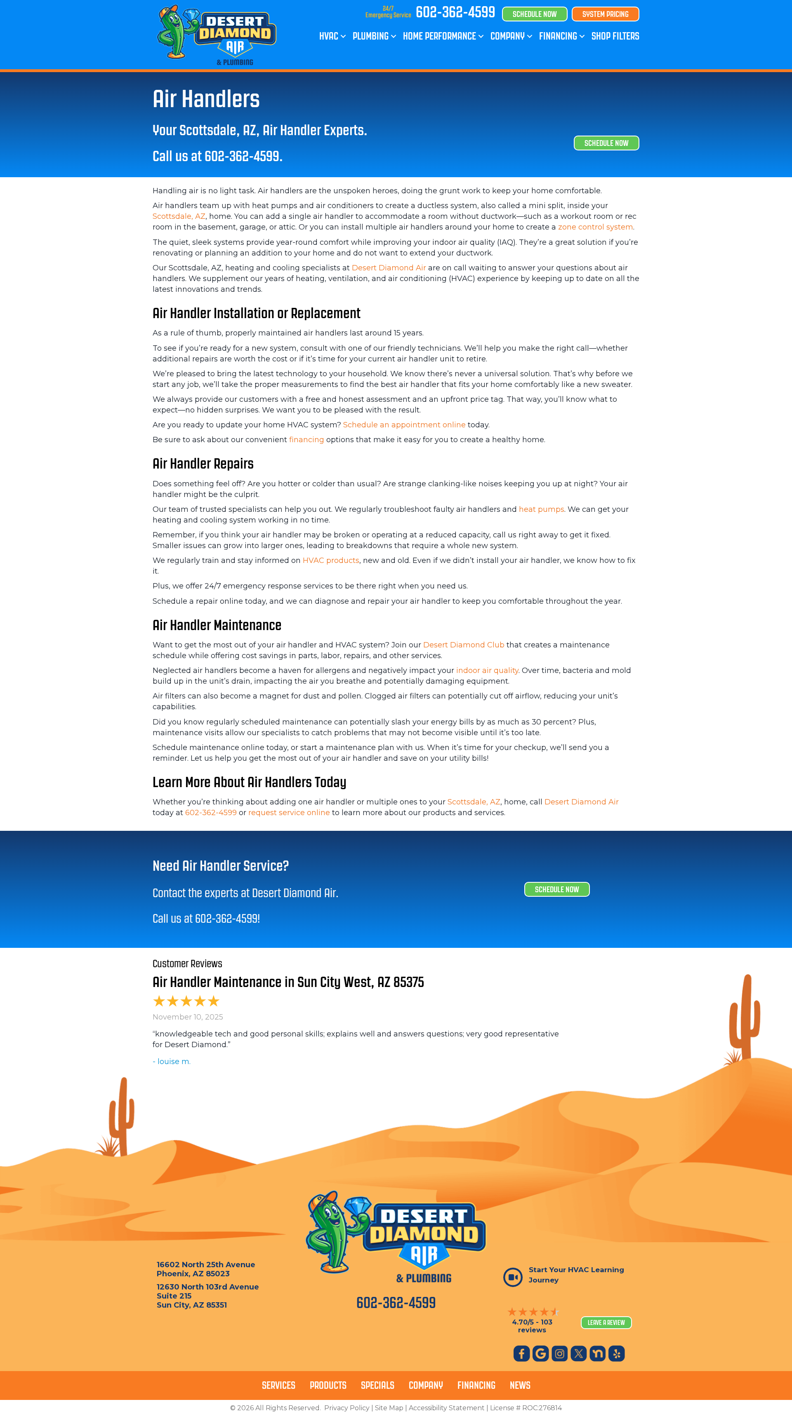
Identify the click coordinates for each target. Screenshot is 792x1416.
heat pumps (541, 509)
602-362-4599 (455, 12)
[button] (343, 36)
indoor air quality (487, 670)
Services (278, 1385)
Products (328, 1385)
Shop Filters (615, 36)
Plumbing (371, 36)
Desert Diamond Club (463, 644)
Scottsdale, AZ (179, 216)
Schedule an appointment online (404, 424)
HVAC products (331, 560)
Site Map (389, 1408)
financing (306, 439)
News (520, 1385)
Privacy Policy (347, 1408)
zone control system (595, 227)
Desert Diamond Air (389, 267)
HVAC (328, 36)
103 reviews (535, 1326)
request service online (289, 812)
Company (507, 36)
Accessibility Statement (447, 1408)
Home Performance (439, 36)
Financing (558, 36)
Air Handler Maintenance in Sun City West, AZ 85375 (288, 982)
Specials (377, 1385)
